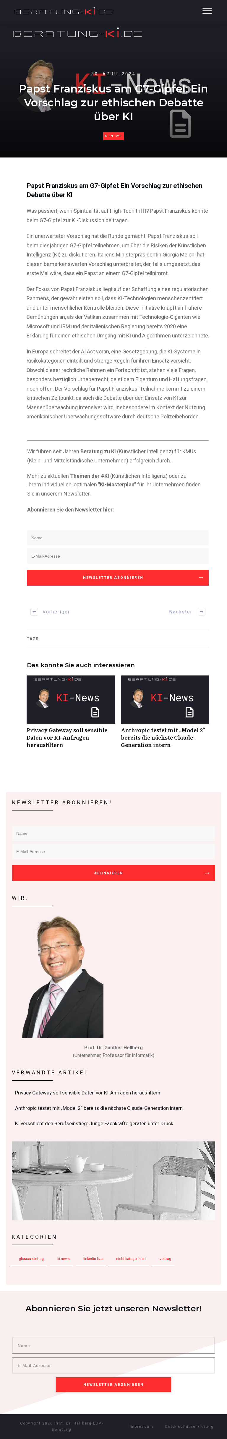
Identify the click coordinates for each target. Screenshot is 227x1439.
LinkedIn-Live (93, 1259)
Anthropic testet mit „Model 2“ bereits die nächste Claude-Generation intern (165, 715)
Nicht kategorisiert (131, 1259)
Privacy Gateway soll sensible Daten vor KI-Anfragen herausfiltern (71, 715)
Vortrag (165, 1259)
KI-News (113, 136)
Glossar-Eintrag (31, 1259)
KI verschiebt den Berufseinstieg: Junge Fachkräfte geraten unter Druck (113, 1124)
